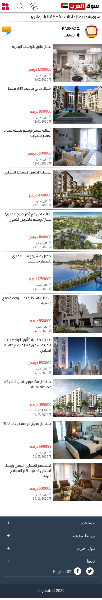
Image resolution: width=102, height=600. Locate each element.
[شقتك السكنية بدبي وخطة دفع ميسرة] (77, 332)
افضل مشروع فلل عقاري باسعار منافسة (31, 258)
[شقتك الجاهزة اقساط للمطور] (77, 206)
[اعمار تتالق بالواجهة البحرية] (77, 81)
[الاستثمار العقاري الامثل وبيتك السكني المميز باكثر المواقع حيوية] (77, 500)
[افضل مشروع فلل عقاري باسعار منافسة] (77, 290)
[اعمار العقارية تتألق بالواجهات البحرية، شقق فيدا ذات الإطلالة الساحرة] (77, 374)
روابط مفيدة (51, 535)
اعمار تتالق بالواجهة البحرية (31, 46)
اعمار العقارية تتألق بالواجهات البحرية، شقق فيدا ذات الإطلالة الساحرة (27, 345)
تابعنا (50, 561)
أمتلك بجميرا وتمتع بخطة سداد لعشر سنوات (27, 133)
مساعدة (51, 522)
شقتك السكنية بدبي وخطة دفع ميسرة (26, 300)
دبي (45, 75)
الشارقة (42, 410)
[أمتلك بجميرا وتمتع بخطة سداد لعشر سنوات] (77, 164)
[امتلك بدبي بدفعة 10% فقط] (77, 122)
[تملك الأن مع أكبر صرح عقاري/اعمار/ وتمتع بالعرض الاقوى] (77, 248)
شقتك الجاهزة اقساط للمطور (27, 172)
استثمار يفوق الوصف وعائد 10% (27, 424)
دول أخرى (51, 548)
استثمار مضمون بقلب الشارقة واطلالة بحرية (27, 384)
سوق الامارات (89, 17)
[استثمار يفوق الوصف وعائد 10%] (77, 458)
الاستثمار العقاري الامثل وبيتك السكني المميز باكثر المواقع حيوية (28, 470)
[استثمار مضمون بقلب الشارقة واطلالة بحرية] (77, 416)
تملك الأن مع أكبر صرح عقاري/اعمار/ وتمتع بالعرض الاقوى (28, 216)
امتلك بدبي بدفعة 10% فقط (29, 88)
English (60, 572)
